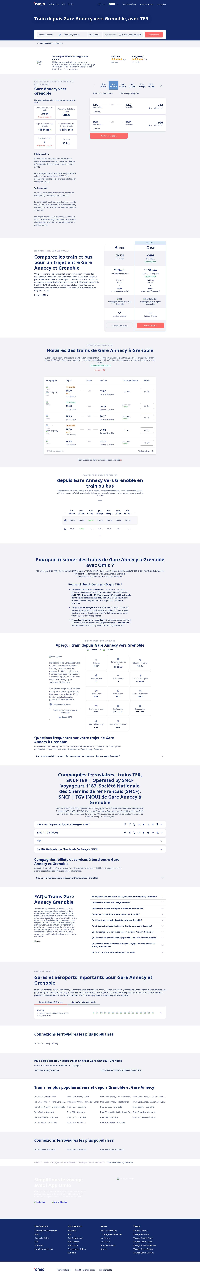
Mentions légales (63, 1270)
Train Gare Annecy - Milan (78, 1096)
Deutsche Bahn (42, 1238)
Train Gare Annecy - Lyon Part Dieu (115, 1096)
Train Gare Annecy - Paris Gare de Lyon (51, 1102)
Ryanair (104, 1249)
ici (121, 460)
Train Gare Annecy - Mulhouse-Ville (49, 1107)
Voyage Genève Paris (143, 1238)
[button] (95, 34)
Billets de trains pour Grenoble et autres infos (121, 1070)
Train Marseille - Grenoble (144, 1117)
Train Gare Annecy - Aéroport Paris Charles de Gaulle (156, 1096)
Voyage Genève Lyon (142, 1241)
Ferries (70, 4)
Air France (105, 1238)
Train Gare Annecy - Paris (45, 1096)
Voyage (136, 1226)
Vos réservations (129, 4)
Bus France (73, 1245)
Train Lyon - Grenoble (76, 1117)
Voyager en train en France (63, 1162)
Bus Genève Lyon (75, 1238)
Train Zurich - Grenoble (44, 1112)
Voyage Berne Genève (143, 1249)
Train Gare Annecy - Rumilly (46, 1043)
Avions (104, 1226)
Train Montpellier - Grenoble (112, 1122)
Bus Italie (72, 1253)
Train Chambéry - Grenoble (46, 1117)
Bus (57, 4)
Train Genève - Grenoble (143, 1107)
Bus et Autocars (75, 1226)
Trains (51, 4)
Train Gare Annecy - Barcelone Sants (83, 1102)
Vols (63, 4)
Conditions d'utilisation (85, 1270)
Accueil (37, 1162)
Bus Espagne (73, 1241)
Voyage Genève (140, 1230)
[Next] (161, 85)
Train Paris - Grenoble (76, 1107)
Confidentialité (105, 1270)
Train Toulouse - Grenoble (45, 1122)
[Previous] (65, 512)
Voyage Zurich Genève (143, 1253)
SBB (36, 1241)
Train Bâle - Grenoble (76, 1112)
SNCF (37, 1234)
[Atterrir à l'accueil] (41, 4)
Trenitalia (39, 1245)
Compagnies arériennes (111, 1234)
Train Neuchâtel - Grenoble (111, 1149)
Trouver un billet (44, 117)
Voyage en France (141, 1234)
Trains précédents (56, 451)
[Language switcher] (113, 4)
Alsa (69, 1234)
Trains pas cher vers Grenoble (91, 1162)
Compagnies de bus (77, 1249)
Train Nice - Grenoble (76, 1122)
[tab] (103, 93)
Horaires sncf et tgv (44, 1249)
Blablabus (72, 1230)
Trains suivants (145, 451)
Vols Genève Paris (109, 1230)
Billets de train (41, 1226)
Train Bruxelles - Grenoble (144, 1112)
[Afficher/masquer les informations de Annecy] (161, 1012)
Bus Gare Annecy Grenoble (47, 1070)
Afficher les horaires (44, 145)
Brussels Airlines (108, 1245)
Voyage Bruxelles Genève (144, 1245)
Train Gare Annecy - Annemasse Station (150, 1102)
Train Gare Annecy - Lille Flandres (114, 1102)
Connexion (162, 4)
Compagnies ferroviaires (46, 1230)
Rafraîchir (98, 370)
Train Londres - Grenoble (111, 1107)
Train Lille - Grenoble (109, 1117)
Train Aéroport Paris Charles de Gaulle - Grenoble (121, 1112)
